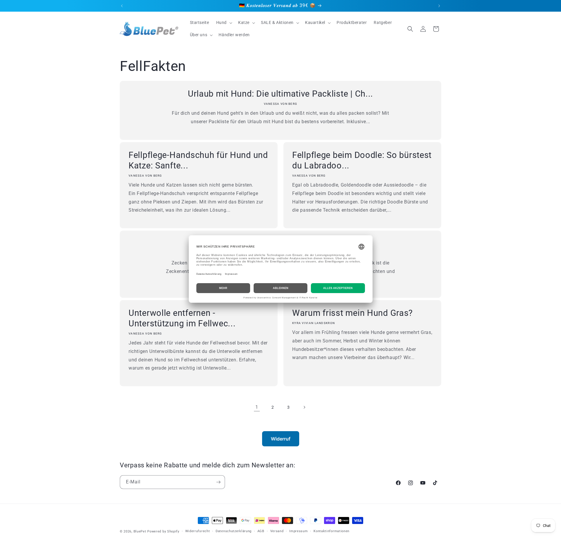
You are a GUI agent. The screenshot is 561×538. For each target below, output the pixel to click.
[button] (224, 22)
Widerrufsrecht (197, 531)
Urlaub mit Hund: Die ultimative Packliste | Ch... (280, 94)
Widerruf (280, 439)
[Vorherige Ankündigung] (121, 5)
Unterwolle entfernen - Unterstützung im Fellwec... (182, 318)
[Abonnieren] (218, 482)
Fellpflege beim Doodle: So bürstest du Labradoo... (362, 160)
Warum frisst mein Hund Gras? (352, 313)
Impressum (298, 531)
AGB (260, 531)
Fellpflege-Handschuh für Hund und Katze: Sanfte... (198, 160)
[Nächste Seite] (304, 407)
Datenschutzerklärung (234, 531)
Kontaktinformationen (331, 531)
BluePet (140, 531)
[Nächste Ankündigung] (439, 5)
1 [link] (256, 407)
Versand (277, 531)
